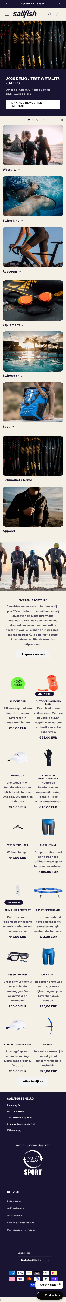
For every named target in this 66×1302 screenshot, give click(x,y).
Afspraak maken (33, 654)
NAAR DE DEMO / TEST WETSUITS (27, 104)
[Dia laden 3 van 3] (37, 120)
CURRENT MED (48, 974)
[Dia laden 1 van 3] (29, 120)
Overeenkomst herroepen (21, 1230)
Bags (6, 426)
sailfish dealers (15, 1208)
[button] (7, 14)
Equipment (11, 325)
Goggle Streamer (17, 974)
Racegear (10, 271)
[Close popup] (60, 1284)
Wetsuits (10, 169)
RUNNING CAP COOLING (17, 1044)
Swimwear (11, 375)
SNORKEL (48, 1044)
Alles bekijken (33, 1081)
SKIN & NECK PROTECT (18, 910)
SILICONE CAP (18, 701)
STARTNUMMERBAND (48, 910)
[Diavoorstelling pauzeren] (62, 120)
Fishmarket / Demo (17, 480)
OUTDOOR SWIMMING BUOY (48, 702)
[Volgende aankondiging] (59, 4)
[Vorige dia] (23, 120)
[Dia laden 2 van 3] (33, 120)
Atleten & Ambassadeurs (20, 1222)
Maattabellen (14, 1215)
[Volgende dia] (43, 120)
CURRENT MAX (48, 845)
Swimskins (11, 220)
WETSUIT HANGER (17, 845)
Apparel (9, 531)
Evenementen (14, 1201)
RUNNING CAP (18, 775)
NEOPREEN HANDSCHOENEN (48, 777)
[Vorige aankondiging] (6, 4)
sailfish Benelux (26, 1291)
